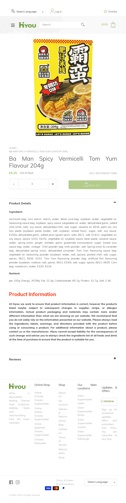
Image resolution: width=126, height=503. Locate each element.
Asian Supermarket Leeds (85, 400)
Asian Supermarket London (85, 424)
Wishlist (112, 12)
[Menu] (13, 25)
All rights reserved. (31, 495)
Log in (58, 12)
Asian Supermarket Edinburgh (85, 435)
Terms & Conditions (65, 484)
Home (12, 148)
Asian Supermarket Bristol (85, 412)
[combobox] (62, 25)
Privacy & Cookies (64, 481)
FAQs (61, 458)
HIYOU (20, 495)
